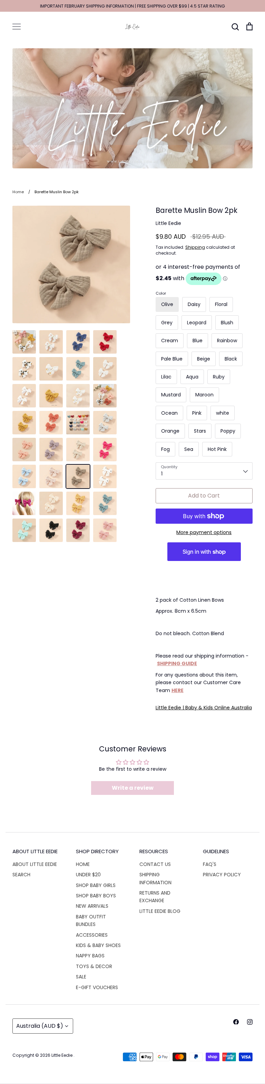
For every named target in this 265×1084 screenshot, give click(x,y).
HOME (83, 864)
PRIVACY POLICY (222, 874)
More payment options (204, 532)
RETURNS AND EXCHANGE (154, 896)
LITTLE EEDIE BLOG (159, 911)
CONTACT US (155, 864)
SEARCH (21, 874)
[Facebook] (236, 1022)
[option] (132, 108)
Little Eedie (168, 223)
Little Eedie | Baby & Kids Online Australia (204, 707)
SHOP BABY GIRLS (96, 885)
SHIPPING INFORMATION (155, 878)
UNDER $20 (88, 874)
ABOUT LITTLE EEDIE (34, 864)
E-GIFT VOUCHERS (97, 987)
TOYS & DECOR (94, 966)
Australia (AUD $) (39, 1026)
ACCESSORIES (92, 935)
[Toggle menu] (16, 26)
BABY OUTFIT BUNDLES (91, 920)
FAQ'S (209, 864)
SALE (81, 976)
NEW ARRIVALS (92, 906)
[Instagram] (250, 1022)
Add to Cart (204, 496)
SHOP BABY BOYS (96, 895)
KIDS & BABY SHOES (98, 945)
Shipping (195, 247)
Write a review (133, 788)
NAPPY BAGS (90, 955)
